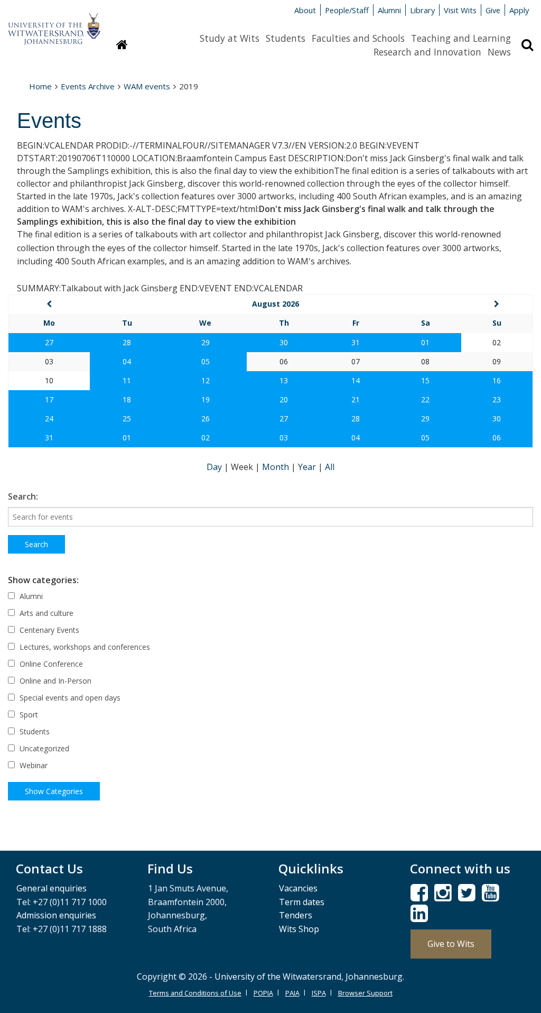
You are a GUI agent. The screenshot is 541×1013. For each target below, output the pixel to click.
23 (496, 399)
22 (425, 399)
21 (355, 399)
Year (308, 467)
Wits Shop (299, 929)
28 (127, 342)
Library (422, 10)
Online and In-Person (54, 681)
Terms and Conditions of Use (195, 993)
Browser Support (365, 993)
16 (496, 380)
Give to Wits (450, 944)
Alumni (389, 10)
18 (127, 399)
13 (283, 380)
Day (215, 467)
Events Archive (88, 86)
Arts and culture (45, 613)
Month (276, 467)
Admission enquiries (56, 915)
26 (205, 418)
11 (127, 380)
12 (205, 380)
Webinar (32, 765)
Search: (23, 496)
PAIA (292, 993)
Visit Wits (460, 10)
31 (355, 342)
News (499, 51)
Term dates (301, 902)
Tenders (295, 915)
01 (425, 342)
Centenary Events (48, 630)
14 (355, 380)
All (329, 467)
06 (496, 437)
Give (493, 10)
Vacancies (298, 888)
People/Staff (347, 10)
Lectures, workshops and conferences (83, 647)
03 (283, 437)
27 (49, 342)
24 (49, 418)
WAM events (147, 86)
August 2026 (275, 304)
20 (283, 399)
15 (425, 380)
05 (205, 361)
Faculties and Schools (358, 38)
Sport (27, 715)
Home (40, 86)
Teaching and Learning (461, 38)
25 (127, 418)
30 (283, 342)
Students (285, 38)
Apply (519, 10)
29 (205, 342)
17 (49, 399)
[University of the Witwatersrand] (54, 24)
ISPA (319, 993)
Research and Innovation (427, 51)
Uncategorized (43, 748)
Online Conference (50, 664)
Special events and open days (68, 698)
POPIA (263, 993)
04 (127, 361)
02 (205, 437)
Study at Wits (229, 38)
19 (205, 399)
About (305, 10)
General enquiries (51, 888)
